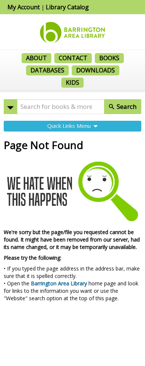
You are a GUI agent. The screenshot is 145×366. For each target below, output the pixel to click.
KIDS (72, 82)
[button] (10, 106)
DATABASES (47, 70)
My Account (23, 7)
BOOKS (109, 58)
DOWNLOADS (95, 70)
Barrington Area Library (59, 283)
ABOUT (36, 58)
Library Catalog (67, 7)
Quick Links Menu (69, 125)
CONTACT (73, 58)
